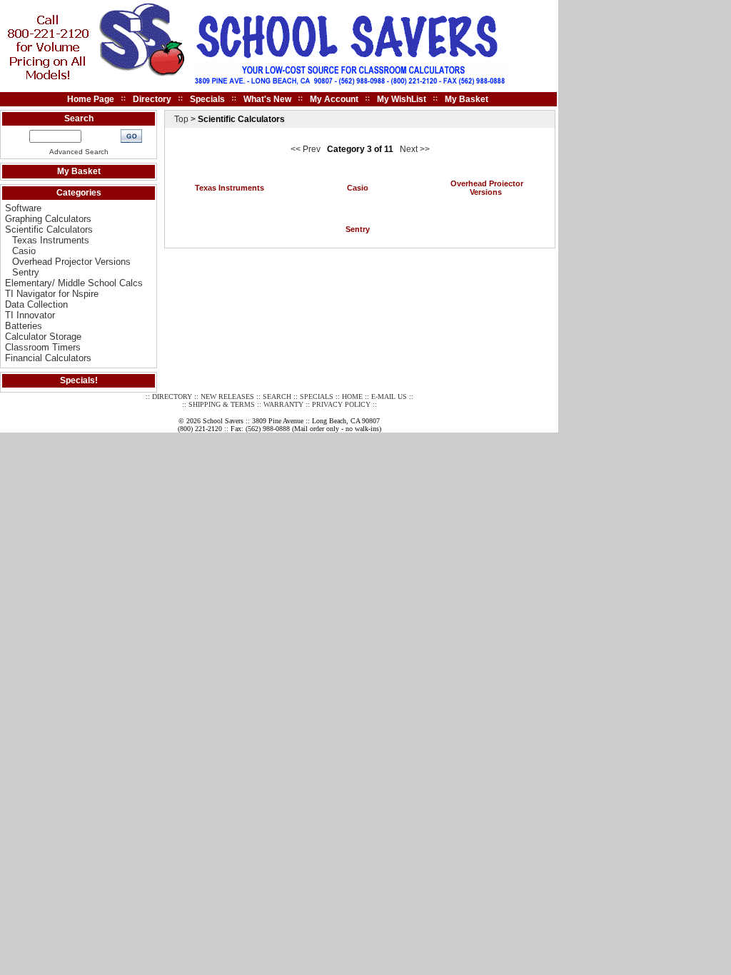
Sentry (25, 272)
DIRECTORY (172, 396)
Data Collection (36, 304)
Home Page (90, 99)
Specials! (79, 380)
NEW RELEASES (227, 396)
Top (181, 119)
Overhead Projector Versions (71, 261)
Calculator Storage (43, 336)
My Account (334, 99)
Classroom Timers (43, 347)
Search (79, 118)
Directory (152, 99)
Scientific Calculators (49, 229)
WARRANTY (283, 404)
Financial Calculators (48, 358)
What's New (267, 99)
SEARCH (277, 396)
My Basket (466, 99)
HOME (352, 396)
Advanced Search (79, 152)
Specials (207, 99)
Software (23, 208)
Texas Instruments (50, 240)
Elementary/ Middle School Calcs (74, 283)
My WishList (401, 99)
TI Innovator (30, 315)
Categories (78, 193)
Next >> (415, 149)
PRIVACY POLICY (341, 404)
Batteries (23, 325)
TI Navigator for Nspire (52, 293)
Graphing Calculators (48, 218)
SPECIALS (316, 396)
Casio (24, 251)
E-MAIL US (389, 396)
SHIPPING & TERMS (221, 404)
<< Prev (306, 149)
